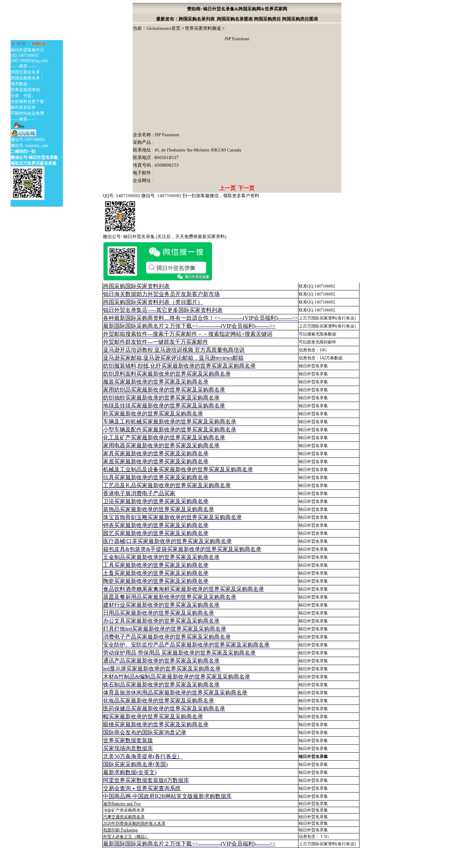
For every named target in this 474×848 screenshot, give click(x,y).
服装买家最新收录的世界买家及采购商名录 (156, 382)
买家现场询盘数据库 (128, 748)
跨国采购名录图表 (235, 18)
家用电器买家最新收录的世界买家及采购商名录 (161, 445)
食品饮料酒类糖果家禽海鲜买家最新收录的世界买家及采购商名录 (183, 589)
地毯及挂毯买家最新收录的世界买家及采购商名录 (164, 406)
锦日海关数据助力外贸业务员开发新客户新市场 (161, 294)
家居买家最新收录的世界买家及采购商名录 (156, 461)
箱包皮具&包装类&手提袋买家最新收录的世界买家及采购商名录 (182, 549)
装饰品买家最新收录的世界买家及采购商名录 (158, 509)
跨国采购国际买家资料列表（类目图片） (153, 302)
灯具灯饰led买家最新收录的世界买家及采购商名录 (164, 629)
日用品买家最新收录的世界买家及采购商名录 (158, 613)
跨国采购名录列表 (197, 18)
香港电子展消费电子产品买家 (139, 493)
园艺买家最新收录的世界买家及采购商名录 (156, 533)
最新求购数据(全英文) (129, 772)
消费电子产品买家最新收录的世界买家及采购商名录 (167, 637)
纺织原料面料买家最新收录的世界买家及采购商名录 (167, 374)
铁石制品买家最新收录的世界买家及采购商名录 (161, 685)
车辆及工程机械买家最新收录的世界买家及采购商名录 (169, 422)
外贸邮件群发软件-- (155, 342)
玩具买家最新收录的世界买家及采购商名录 (156, 477)
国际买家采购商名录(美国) (135, 764)
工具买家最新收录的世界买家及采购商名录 (156, 565)
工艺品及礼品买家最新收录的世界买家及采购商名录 (167, 485)
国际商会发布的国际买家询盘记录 (144, 732)
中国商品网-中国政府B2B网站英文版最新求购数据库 (167, 796)
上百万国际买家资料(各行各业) (327, 318)
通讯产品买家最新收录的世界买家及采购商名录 (161, 661)
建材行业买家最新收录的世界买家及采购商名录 (161, 605)
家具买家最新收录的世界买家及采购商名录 (156, 453)
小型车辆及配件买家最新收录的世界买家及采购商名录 (169, 429)
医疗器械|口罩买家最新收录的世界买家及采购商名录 (167, 541)
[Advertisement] (185, 87)
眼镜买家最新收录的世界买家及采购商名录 (156, 724)
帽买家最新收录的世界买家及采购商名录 (153, 716)
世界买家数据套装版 (128, 740)
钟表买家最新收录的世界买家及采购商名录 (156, 525)
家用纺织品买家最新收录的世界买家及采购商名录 (164, 390)
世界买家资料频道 (203, 28)
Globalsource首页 (163, 28)
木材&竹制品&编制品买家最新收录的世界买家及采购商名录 (176, 677)
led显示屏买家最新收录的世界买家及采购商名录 (162, 669)
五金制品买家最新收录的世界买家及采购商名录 (161, 557)
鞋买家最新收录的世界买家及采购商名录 (153, 414)
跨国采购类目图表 (300, 18)
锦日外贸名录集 (313, 366)
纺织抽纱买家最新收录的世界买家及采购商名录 (161, 398)
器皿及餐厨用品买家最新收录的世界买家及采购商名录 (169, 597)
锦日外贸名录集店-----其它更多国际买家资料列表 (163, 310)
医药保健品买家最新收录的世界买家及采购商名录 (164, 708)
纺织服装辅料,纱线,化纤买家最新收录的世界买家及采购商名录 (179, 366)
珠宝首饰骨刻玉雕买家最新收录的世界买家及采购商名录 (172, 517)
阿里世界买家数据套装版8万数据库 (146, 780)
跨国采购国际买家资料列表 (136, 286)
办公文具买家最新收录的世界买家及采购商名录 (161, 621)
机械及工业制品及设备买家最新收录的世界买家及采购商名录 (178, 469)
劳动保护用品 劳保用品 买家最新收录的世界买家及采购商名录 (179, 653)
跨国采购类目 (267, 18)
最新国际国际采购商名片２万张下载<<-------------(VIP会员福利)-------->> (189, 326)
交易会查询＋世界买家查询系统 (142, 788)
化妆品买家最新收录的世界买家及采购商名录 (158, 700)
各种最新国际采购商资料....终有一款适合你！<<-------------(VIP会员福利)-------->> (200, 318)
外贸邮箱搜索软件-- (187, 334)
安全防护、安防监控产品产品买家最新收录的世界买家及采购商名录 (186, 645)
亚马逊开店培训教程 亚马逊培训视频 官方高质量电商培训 (174, 350)
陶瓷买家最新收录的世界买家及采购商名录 (156, 581)
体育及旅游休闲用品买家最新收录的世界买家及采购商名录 (175, 693)
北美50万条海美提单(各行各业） (143, 756)
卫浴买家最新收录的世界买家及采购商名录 (156, 501)
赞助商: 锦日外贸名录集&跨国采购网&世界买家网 (237, 8)
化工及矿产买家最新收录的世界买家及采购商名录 (164, 437)
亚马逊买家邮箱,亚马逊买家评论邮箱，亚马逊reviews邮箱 (173, 358)
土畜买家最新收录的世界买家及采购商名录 (156, 573)
